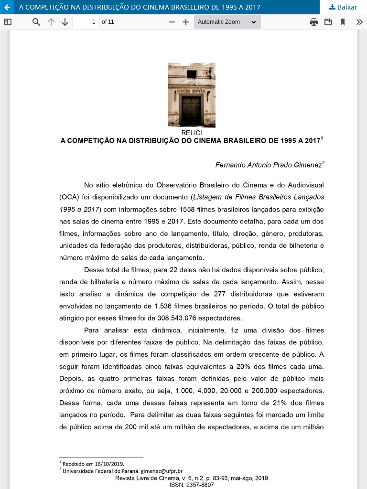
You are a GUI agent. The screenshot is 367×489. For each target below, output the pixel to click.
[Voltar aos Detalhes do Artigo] (7, 7)
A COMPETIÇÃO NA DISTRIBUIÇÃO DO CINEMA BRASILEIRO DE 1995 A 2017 (139, 6)
